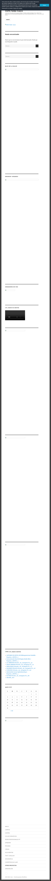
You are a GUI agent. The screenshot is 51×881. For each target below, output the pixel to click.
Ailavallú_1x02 (10, 677)
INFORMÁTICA (9, 859)
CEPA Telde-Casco (14, 11)
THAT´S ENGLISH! (10, 855)
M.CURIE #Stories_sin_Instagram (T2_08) (17, 675)
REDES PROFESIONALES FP (12, 839)
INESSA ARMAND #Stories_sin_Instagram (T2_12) (20, 664)
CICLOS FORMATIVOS (11, 836)
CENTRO (7, 833)
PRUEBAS (7, 846)
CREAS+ (7, 849)
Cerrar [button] (44, 5)
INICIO (7, 826)
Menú (8, 19)
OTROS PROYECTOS (10, 865)
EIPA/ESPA (8, 842)
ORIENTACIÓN (9, 868)
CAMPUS (7, 829)
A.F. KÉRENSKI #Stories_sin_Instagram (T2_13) (19, 662)
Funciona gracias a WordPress (20, 877)
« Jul (12, 710)
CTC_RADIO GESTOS (15, 651)
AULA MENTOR (9, 852)
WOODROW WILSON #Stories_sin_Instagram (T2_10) (20, 668)
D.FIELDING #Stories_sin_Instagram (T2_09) (18, 670)
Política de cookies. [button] (17, 8)
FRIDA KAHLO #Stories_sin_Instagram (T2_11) (19, 666)
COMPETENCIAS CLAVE (11, 862)
